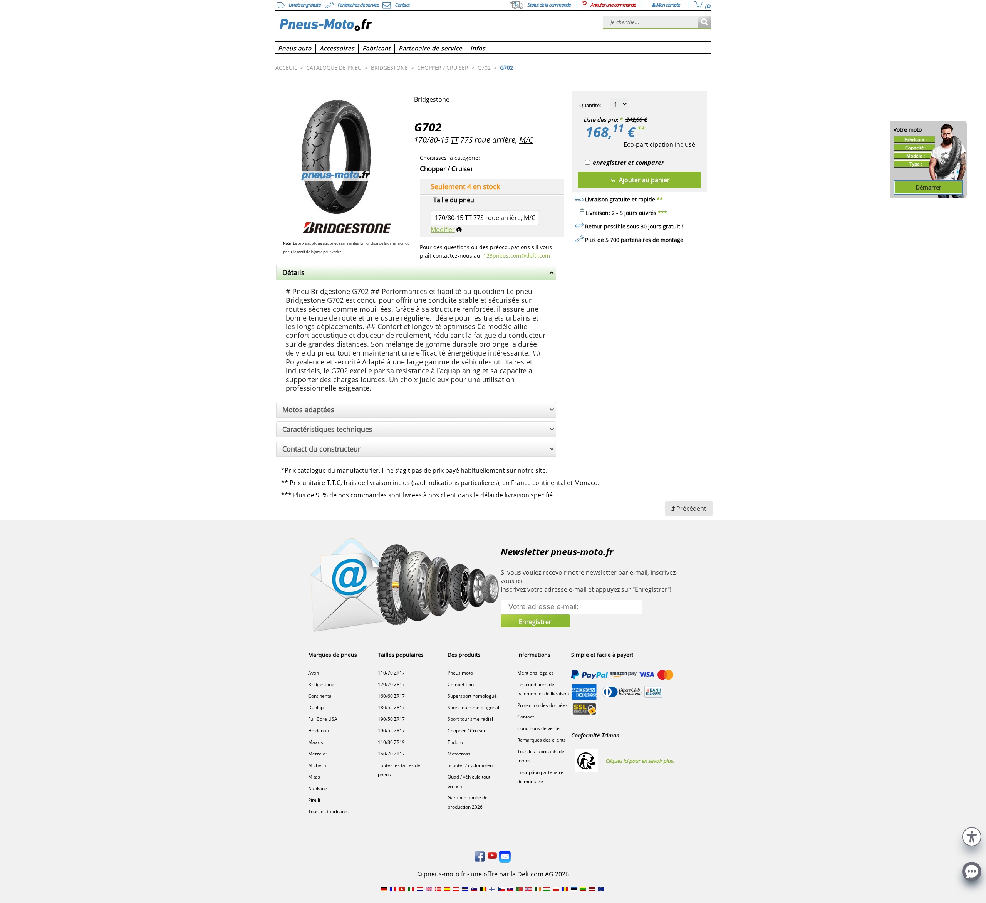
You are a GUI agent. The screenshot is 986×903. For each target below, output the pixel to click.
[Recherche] (704, 22)
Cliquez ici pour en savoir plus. (639, 760)
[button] (971, 835)
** (640, 129)
